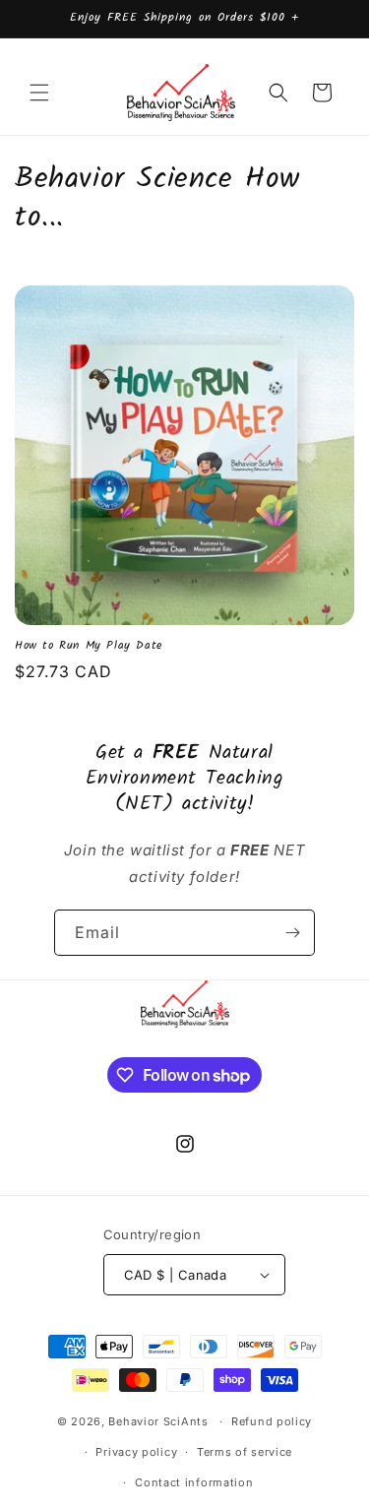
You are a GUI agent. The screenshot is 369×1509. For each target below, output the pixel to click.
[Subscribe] (292, 933)
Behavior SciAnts (158, 1421)
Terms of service (244, 1452)
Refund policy (271, 1421)
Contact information (194, 1482)
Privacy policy (136, 1452)
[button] (39, 92)
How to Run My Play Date (88, 646)
